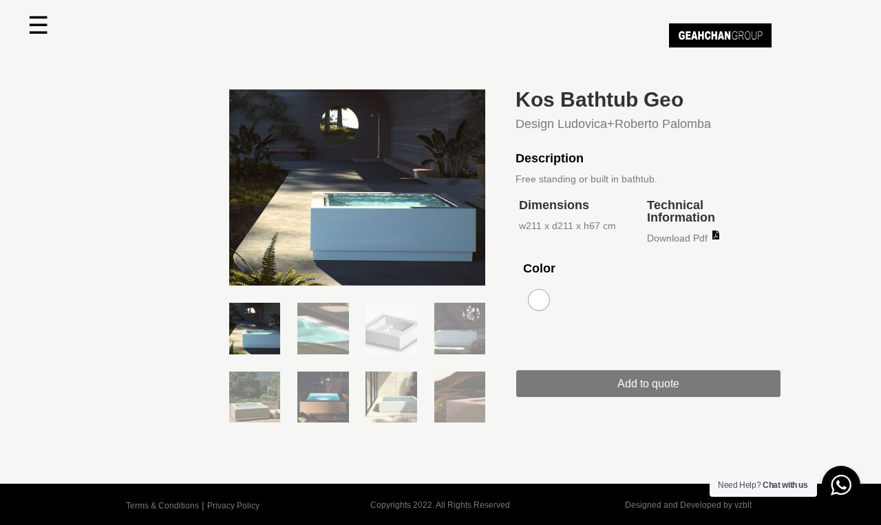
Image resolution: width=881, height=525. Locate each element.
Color (539, 268)
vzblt (743, 505)
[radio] (539, 300)
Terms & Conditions (162, 506)
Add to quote (648, 383)
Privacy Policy (233, 506)
